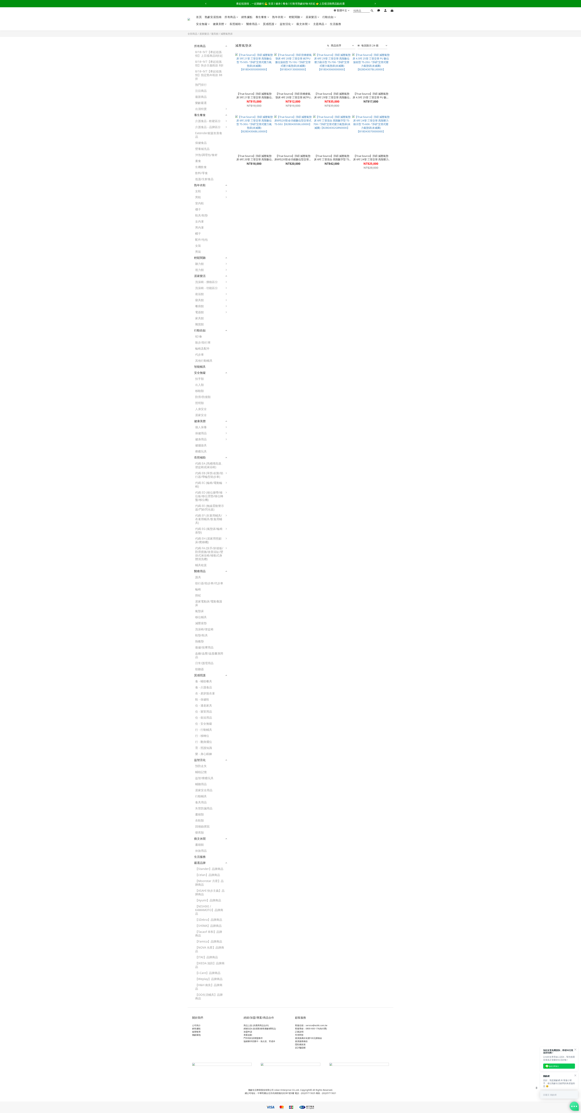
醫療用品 (252, 24)
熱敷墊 (199, 641)
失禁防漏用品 (203, 808)
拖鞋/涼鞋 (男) (240, 217)
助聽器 (199, 669)
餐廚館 (199, 306)
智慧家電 (237, 338)
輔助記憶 (201, 772)
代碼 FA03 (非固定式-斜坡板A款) (245, 571)
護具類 (235, 435)
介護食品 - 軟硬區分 (208, 121)
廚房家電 (237, 320)
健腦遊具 (201, 445)
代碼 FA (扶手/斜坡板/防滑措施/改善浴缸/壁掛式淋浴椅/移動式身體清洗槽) (209, 553)
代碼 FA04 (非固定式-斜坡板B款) (245, 580)
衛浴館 (199, 294)
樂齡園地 (196, 1034)
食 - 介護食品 (203, 687)
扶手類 (199, 379)
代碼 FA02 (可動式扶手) (244, 561)
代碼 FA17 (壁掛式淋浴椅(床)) (244, 612)
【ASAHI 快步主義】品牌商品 (210, 892)
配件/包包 (201, 239)
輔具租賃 (201, 565)
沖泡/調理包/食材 (206, 155)
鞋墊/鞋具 (201, 635)
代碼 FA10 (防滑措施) (245, 598)
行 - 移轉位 (202, 736)
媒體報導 (196, 1031)
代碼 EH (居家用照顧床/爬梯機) (208, 540)
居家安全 (201, 415)
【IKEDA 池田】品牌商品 (210, 965)
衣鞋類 (199, 820)
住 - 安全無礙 (203, 724)
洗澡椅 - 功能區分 (206, 288)
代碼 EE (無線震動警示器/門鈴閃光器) (209, 507)
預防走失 (201, 766)
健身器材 (237, 441)
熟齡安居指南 (213, 17)
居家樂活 (311, 17)
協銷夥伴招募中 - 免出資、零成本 (259, 1041)
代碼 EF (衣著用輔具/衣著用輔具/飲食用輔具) (208, 519)
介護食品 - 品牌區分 (208, 127)
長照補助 (235, 24)
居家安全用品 (203, 790)
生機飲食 (201, 167)
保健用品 (201, 433)
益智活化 (285, 24)
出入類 (199, 385)
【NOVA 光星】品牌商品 (209, 949)
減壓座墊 (201, 623)
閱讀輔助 (237, 277)
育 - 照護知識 (203, 748)
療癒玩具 (201, 451)
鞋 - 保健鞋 (202, 699)
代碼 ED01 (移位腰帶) (245, 494)
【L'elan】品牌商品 (207, 875)
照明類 (199, 403)
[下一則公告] (375, 3)
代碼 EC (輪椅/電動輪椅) (208, 484)
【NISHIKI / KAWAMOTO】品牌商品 (209, 910)
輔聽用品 (201, 784)
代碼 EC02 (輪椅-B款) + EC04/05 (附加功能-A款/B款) (245, 488)
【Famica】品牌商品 (208, 941)
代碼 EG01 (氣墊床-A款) (244, 532)
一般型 (235, 289)
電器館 (199, 312)
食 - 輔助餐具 (203, 681)
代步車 (199, 354)
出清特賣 (201, 109)
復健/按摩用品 (204, 647)
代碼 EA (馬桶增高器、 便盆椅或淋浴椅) (209, 465)
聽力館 (199, 264)
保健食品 (201, 143)
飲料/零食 (201, 173)
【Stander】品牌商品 (209, 869)
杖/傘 (198, 336)
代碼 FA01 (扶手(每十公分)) (245, 551)
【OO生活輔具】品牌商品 (209, 996)
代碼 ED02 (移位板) (243, 500)
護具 (198, 577)
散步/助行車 (203, 342)
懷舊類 (199, 832)
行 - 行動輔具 (203, 730)
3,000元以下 (239, 283)
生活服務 (335, 24)
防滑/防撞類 (203, 397)
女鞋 (198, 191)
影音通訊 (237, 332)
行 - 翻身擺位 (203, 742)
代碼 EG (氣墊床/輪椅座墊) (209, 530)
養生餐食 (261, 17)
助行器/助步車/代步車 (209, 583)
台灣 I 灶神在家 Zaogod (241, 186)
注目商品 (201, 91)
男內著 (199, 227)
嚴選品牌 (200, 863)
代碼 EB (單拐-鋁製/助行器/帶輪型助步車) (209, 475)
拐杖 (198, 595)
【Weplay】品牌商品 (209, 979)
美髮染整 (237, 429)
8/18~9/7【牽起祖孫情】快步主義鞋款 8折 (209, 63)
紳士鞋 (235, 211)
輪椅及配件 (202, 348)
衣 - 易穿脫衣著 (205, 693)
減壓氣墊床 (227, 33)
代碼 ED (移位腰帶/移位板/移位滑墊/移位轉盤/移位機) (209, 496)
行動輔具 (201, 796)
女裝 (198, 246)
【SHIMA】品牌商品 (208, 926)
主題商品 (318, 24)
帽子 (198, 233)
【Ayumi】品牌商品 (208, 900)
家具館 (199, 318)
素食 (198, 161)
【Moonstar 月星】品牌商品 (209, 883)
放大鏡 (235, 271)
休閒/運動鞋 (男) (241, 205)
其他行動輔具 (203, 360)
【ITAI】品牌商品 (206, 957)
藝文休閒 (302, 24)
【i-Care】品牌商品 (207, 973)
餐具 (234, 308)
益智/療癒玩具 (204, 778)
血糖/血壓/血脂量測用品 (209, 655)
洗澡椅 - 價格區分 (206, 282)
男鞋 (198, 197)
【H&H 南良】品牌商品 (208, 987)
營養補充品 (202, 149)
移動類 (199, 391)
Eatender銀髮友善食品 (208, 135)
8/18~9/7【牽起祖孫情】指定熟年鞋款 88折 (208, 75)
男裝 (198, 252)
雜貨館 (199, 324)
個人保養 (201, 427)
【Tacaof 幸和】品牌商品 (208, 933)
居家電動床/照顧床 (243, 302)
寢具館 (214, 33)
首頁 (199, 17)
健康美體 (218, 24)
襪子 (198, 209)
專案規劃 (248, 1034)
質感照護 (268, 24)
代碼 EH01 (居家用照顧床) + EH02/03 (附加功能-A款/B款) (244, 543)
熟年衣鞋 (277, 17)
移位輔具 (201, 617)
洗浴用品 (237, 295)
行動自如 (328, 17)
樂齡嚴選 (201, 103)
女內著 (199, 221)
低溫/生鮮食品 (204, 179)
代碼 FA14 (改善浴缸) (245, 604)
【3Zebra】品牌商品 (208, 920)
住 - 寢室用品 (203, 711)
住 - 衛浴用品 (203, 717)
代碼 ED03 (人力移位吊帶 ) (244, 508)
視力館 (199, 270)
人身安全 (201, 409)
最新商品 (201, 97)
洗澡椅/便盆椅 (204, 629)
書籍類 (199, 814)
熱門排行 (201, 85)
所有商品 (230, 17)
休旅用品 (201, 851)
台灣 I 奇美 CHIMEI (243, 178)
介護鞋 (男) (238, 199)
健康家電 (237, 314)
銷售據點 (247, 17)
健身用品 (201, 439)
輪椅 (198, 589)
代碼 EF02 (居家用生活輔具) (244, 519)
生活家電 (237, 326)
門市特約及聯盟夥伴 (253, 1038)
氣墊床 (199, 611)
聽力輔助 (237, 265)
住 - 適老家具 (203, 705)
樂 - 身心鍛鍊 (203, 754)
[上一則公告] (205, 3)
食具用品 (201, 802)
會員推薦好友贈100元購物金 (308, 1038)
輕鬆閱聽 (294, 17)
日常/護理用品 (204, 663)
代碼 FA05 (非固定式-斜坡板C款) (245, 590)
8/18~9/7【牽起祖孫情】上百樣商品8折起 (209, 54)
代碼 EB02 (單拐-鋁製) (243, 476)
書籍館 (199, 845)
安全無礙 (201, 24)
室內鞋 (199, 203)
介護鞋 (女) (238, 193)
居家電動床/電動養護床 (208, 603)
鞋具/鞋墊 (201, 215)
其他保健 (237, 459)
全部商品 (192, 33)
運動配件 (237, 447)
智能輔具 (200, 367)
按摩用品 (237, 453)
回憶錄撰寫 (202, 826)
